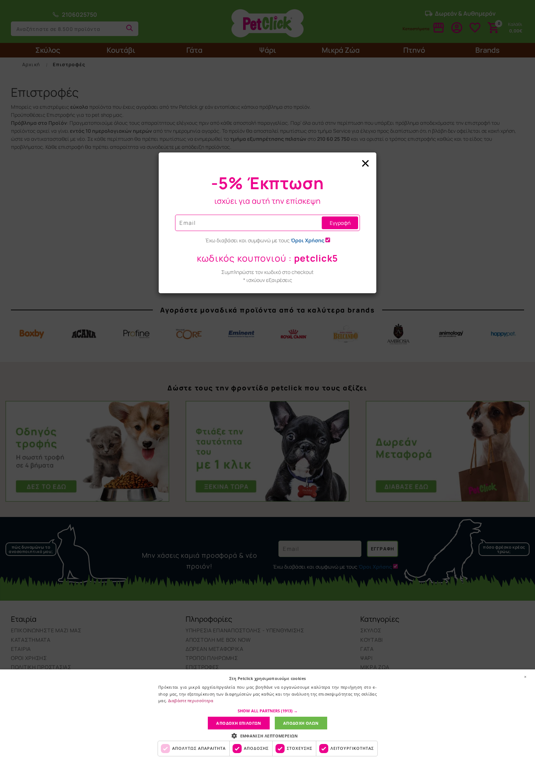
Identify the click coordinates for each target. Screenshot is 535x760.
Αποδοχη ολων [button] (301, 723)
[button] (268, 711)
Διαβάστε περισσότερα (191, 700)
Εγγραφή (340, 222)
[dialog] (267, 714)
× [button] (525, 677)
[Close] (267, 164)
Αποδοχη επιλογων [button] (238, 723)
